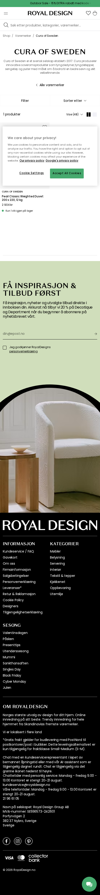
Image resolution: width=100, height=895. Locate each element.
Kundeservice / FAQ (18, 551)
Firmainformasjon (17, 569)
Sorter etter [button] (72, 100)
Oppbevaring (60, 587)
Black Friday (12, 675)
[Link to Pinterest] (29, 841)
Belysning (57, 557)
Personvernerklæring (19, 581)
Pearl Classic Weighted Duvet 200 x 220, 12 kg (22, 198)
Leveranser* (12, 587)
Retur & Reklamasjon (19, 594)
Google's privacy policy (62, 160)
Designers (10, 606)
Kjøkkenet (57, 581)
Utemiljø (56, 594)
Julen (7, 687)
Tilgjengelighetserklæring (23, 612)
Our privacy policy (32, 160)
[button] (88, 13)
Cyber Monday (14, 681)
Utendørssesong (16, 651)
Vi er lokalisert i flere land (22, 732)
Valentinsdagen (15, 632)
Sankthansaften (15, 663)
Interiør (55, 569)
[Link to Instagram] (17, 841)
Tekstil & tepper (62, 575)
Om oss (9, 563)
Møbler (55, 551)
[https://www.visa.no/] (9, 857)
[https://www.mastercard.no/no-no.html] (21, 858)
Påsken (8, 639)
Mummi (9, 657)
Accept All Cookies (67, 173)
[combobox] (75, 100)
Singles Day (12, 669)
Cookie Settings (31, 173)
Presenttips (11, 645)
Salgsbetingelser (16, 575)
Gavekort (10, 557)
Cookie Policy (13, 600)
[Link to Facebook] (6, 841)
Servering (57, 563)
